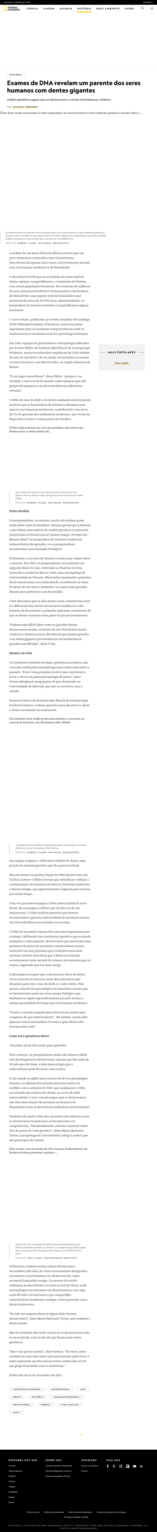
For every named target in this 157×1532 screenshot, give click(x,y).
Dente (17, 1397)
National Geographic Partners (58, 1471)
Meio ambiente (15, 1471)
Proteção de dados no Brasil (76, 1517)
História (16, 75)
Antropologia (60, 1389)
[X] (113, 1467)
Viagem (12, 1486)
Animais (12, 1466)
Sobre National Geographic (80, 1512)
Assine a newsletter (17, 2)
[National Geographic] (5, 8)
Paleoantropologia (67, 1397)
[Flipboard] (127, 1467)
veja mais (122, 363)
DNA (83, 1389)
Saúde (11, 1502)
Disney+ (148, 2)
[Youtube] (134, 1467)
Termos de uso (33, 1512)
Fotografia (13, 1492)
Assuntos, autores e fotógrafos (59, 1466)
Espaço (12, 1497)
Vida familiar (70, 1405)
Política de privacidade (54, 1512)
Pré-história (21, 1405)
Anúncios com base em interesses (111, 1512)
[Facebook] (107, 1467)
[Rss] (141, 1467)
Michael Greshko (25, 107)
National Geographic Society (58, 1476)
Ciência (12, 1481)
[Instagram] (120, 1467)
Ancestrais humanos (26, 1389)
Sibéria (45, 1405)
